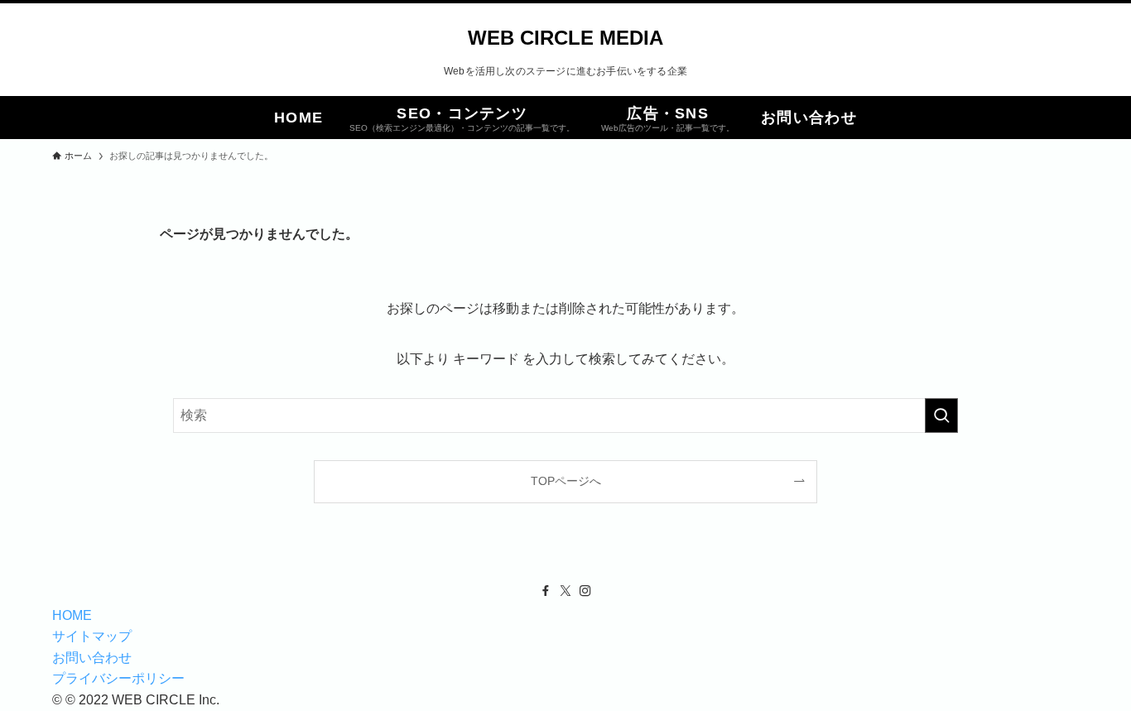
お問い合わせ (92, 658)
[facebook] (545, 591)
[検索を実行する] (941, 415)
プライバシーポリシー (118, 678)
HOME (72, 615)
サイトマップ (92, 636)
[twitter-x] (565, 591)
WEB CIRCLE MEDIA (565, 38)
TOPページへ (566, 481)
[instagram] (585, 591)
